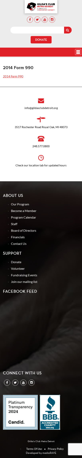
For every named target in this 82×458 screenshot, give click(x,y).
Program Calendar (23, 217)
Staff (14, 224)
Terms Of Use (34, 448)
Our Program (20, 204)
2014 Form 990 (13, 76)
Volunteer (18, 268)
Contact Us (18, 243)
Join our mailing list (24, 281)
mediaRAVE (49, 453)
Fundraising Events (24, 275)
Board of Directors (23, 230)
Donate (41, 39)
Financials (18, 237)
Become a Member (23, 211)
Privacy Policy (56, 448)
